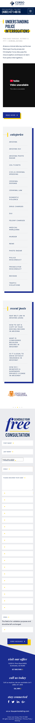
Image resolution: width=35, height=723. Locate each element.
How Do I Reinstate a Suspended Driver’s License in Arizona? (17, 371)
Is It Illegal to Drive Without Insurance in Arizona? (16, 357)
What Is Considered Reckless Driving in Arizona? (15, 342)
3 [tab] (17, 407)
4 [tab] (19, 407)
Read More (10, 115)
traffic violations (14, 284)
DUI (11, 213)
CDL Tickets (15, 165)
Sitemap (17, 721)
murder (13, 236)
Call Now (17, 689)
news (11, 243)
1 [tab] (13, 407)
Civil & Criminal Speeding (17, 173)
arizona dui (15, 149)
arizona (13, 142)
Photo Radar (15, 250)
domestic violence (14, 198)
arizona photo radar (16, 157)
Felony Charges (17, 220)
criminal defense (15, 41)
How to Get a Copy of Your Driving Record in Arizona (17, 328)
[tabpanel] (17, 394)
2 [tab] (15, 407)
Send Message (16, 641)
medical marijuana (14, 228)
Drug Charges (16, 206)
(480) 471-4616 (11, 12)
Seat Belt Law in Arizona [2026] (17, 317)
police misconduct (15, 259)
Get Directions (17, 670)
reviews (13, 276)
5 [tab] (21, 407)
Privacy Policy (27, 719)
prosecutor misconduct (15, 268)
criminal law (15, 190)
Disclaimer (18, 719)
